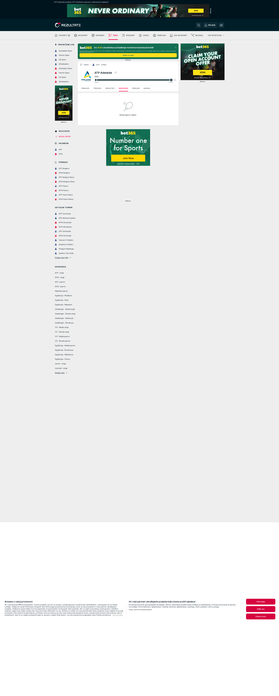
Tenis (86, 65)
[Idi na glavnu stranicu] (75, 25)
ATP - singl (101, 65)
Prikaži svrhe (260, 616)
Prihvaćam (260, 602)
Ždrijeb (135, 88)
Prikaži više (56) (62, 258)
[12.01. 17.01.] (135, 80)
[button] (175, 80)
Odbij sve (261, 609)
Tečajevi (97, 88)
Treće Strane (117, 615)
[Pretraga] (199, 25)
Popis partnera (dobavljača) (140, 610)
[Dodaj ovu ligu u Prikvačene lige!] (115, 72)
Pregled (85, 88)
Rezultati (110, 88)
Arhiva (147, 88)
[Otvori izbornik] (221, 25)
